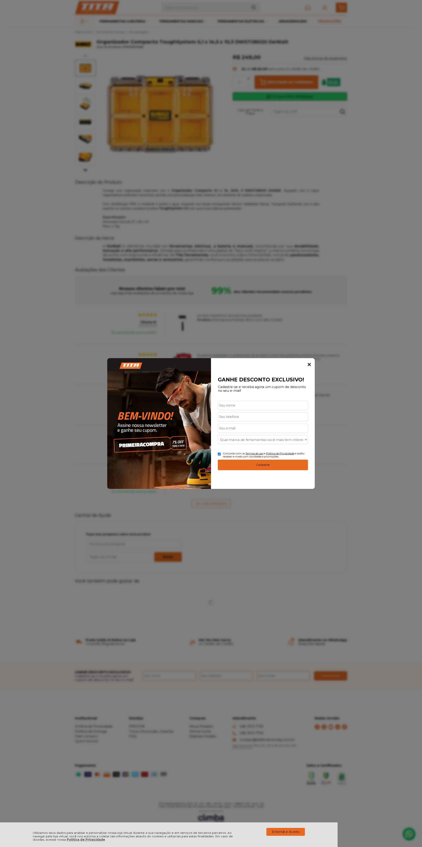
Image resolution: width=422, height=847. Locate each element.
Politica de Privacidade (280, 453)
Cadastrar (263, 464)
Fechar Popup (309, 364)
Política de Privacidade (86, 839)
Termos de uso (254, 453)
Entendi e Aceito (286, 832)
